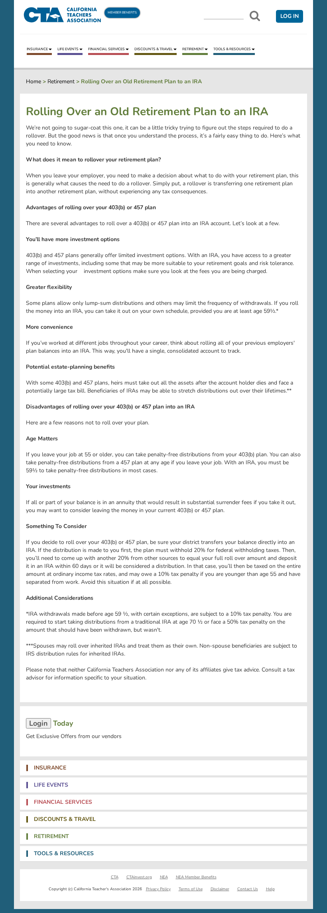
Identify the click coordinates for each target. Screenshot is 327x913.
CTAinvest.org (139, 877)
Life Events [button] (51, 785)
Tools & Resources (232, 49)
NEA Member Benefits (196, 877)
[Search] (255, 16)
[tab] (163, 768)
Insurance (37, 49)
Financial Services (106, 49)
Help (270, 889)
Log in (289, 16)
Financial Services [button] (63, 802)
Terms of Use (191, 889)
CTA (114, 877)
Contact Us (247, 889)
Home (33, 81)
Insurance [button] (50, 768)
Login (38, 723)
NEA (164, 877)
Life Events (68, 49)
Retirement (193, 49)
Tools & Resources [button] (64, 853)
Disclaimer (220, 889)
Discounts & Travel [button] (65, 819)
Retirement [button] (51, 836)
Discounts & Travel (153, 49)
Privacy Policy (158, 889)
